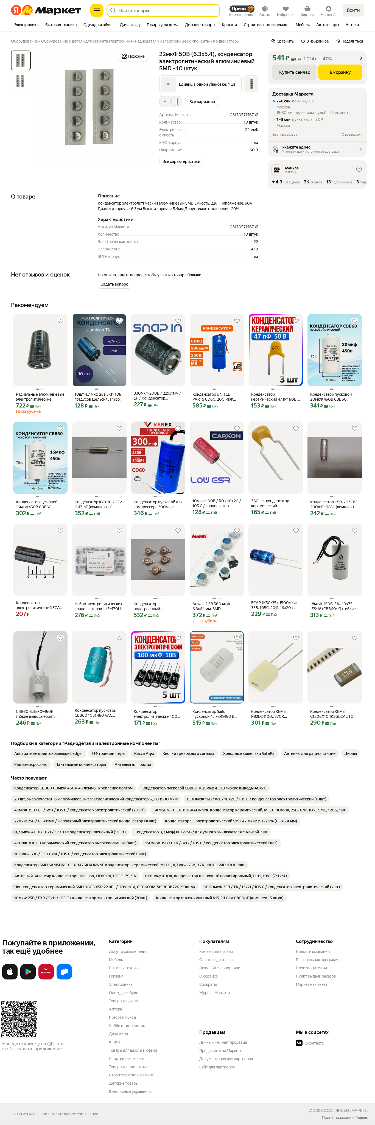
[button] (200, 84)
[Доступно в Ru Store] (64, 978)
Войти (353, 10)
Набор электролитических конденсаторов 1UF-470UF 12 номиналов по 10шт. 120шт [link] (99, 606)
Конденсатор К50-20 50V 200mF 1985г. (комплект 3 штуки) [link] (333, 504)
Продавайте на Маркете (220, 1050)
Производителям (311, 968)
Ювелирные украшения (130, 1091)
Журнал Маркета (214, 992)
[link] (48, 753)
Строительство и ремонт (131, 1075)
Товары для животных (129, 1067)
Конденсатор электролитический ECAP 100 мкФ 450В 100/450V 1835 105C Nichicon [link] (39, 605)
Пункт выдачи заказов (316, 976)
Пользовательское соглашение (70, 1114)
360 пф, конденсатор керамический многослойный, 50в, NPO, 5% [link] (274, 503)
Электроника (120, 984)
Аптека (115, 1009)
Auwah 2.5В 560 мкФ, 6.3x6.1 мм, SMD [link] (211, 606)
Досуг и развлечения (128, 951)
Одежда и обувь (123, 992)
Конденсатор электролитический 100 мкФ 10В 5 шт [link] (155, 714)
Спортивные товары (127, 1058)
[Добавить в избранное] (60, 321)
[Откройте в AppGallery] (46, 978)
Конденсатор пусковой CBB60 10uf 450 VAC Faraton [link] (95, 713)
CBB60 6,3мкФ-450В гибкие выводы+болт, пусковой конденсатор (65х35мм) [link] (36, 714)
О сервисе (208, 976)
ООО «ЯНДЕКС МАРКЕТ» (346, 1110)
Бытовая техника (124, 968)
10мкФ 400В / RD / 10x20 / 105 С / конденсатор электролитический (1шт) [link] (216, 503)
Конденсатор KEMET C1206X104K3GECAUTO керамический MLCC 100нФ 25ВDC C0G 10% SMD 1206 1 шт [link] (332, 714)
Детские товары (123, 1083)
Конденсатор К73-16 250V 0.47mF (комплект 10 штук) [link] (98, 504)
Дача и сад (118, 1034)
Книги (114, 1042)
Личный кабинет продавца (223, 1042)
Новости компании (313, 951)
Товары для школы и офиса (133, 1050)
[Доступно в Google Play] (28, 978)
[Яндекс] (361, 1117)
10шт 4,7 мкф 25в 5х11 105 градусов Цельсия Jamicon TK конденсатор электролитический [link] (98, 397)
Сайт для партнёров (217, 1067)
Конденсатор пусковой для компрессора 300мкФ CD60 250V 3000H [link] (158, 504)
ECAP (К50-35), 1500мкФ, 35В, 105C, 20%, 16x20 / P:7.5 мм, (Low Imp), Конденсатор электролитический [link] (274, 605)
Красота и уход (122, 1017)
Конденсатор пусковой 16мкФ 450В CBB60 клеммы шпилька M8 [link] (36, 504)
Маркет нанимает (312, 984)
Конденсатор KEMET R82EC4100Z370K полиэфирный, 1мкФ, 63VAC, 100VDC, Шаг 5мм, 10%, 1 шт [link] (274, 714)
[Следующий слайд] (140, 107)
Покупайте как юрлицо (219, 968)
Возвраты (208, 984)
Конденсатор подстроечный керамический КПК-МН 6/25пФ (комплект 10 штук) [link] (154, 606)
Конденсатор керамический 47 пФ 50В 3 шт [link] (275, 397)
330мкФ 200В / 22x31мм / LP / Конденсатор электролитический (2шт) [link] (157, 396)
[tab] (26, 25)
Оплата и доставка (216, 959)
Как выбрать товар (216, 951)
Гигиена (116, 976)
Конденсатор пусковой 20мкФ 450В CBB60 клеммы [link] (331, 397)
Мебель (116, 959)
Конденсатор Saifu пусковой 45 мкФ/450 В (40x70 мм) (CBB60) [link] (213, 714)
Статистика (24, 1114)
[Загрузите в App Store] (10, 978)
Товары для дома (124, 1001)
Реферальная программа (318, 959)
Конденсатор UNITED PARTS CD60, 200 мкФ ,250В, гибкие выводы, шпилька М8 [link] (212, 397)
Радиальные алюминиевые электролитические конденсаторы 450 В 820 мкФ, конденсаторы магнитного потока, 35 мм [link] (40, 397)
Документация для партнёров (226, 1059)
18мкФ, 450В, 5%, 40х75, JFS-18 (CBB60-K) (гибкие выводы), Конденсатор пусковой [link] (333, 606)
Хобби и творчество (127, 1025)
